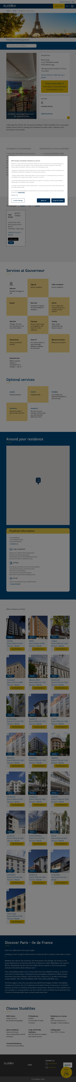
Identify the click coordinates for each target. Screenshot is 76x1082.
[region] (38, 181)
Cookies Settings (18, 200)
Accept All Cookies (58, 200)
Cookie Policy (21, 192)
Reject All (43, 200)
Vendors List (14, 195)
